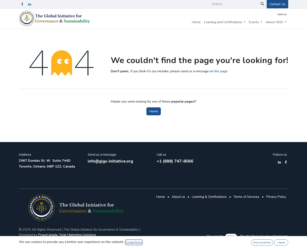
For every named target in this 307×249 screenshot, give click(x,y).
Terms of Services (246, 196)
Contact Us (277, 4)
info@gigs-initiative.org (110, 161)
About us (178, 196)
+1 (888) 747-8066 (175, 161)
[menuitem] (196, 22)
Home (153, 111)
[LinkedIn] (29, 4)
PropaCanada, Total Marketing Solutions (67, 234)
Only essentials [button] (262, 242)
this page (220, 71)
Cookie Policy (134, 242)
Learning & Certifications (209, 196)
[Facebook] (22, 4)
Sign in (282, 14)
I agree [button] (281, 242)
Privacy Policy (276, 196)
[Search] (262, 4)
